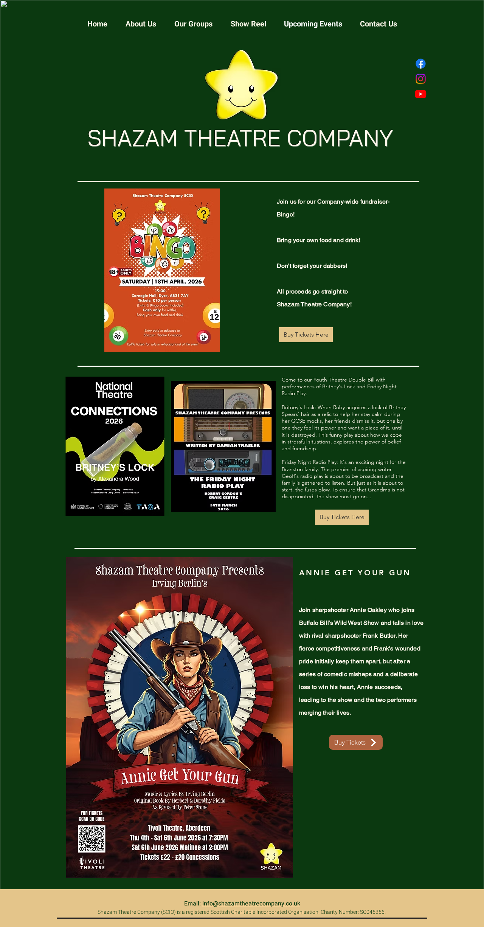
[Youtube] (420, 93)
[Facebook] (420, 63)
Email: (193, 903)
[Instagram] (420, 78)
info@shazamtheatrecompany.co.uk (251, 903)
